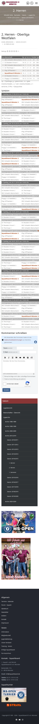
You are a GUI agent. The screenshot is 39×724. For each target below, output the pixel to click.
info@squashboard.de (13, 674)
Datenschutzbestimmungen (13, 340)
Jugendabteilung (6, 639)
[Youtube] (19, 720)
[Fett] (5, 357)
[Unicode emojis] (28, 357)
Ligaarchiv (6, 417)
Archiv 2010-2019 (10, 436)
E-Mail (12, 352)
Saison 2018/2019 (12, 491)
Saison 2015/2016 (12, 477)
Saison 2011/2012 (12, 444)
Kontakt (3, 619)
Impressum (5, 623)
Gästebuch (4, 609)
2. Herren (12, 468)
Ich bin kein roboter (13, 384)
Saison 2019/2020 (12, 496)
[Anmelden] (27, 3)
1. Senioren (12, 472)
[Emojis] (24, 357)
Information (5, 632)
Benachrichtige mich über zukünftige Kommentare (19, 376)
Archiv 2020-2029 (10, 501)
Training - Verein (6, 646)
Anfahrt (3, 616)
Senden (6, 390)
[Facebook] (16, 720)
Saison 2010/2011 (12, 440)
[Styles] (31, 357)
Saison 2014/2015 (21, 42)
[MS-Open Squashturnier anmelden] (18, 522)
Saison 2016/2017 (12, 482)
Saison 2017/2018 (12, 487)
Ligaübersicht (7, 408)
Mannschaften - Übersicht (11, 413)
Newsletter (4, 612)
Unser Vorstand (6, 642)
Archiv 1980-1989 (10, 422)
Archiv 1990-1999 (10, 426)
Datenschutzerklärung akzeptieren (15, 379)
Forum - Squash (6, 605)
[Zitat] (16, 357)
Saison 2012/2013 (12, 449)
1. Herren (12, 463)
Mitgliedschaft (6, 635)
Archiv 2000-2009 (10, 431)
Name (8, 348)
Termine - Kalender (7, 601)
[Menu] (36, 3)
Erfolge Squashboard (8, 650)
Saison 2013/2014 (12, 454)
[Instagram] (22, 720)
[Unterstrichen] (12, 357)
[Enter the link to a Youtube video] (20, 357)
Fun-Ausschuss (6, 653)
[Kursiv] (9, 357)
